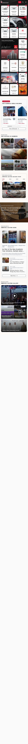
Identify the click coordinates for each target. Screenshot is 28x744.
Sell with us (4, 717)
